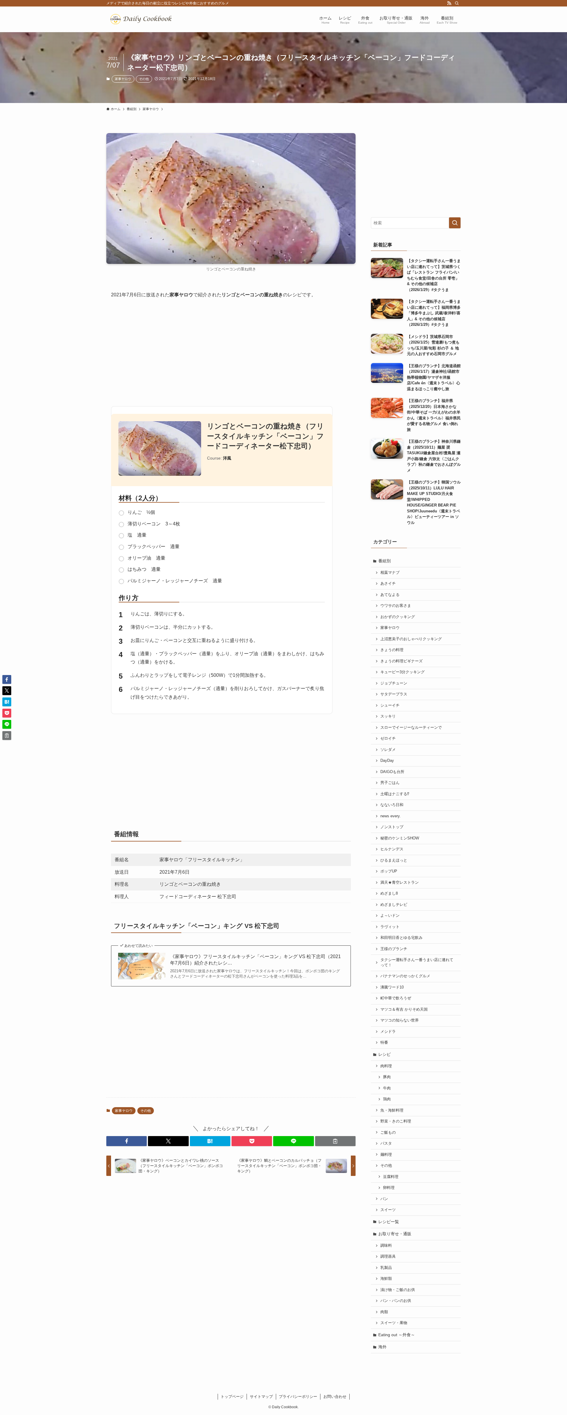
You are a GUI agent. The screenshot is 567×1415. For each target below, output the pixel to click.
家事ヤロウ (123, 79)
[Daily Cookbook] (142, 19)
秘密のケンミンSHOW (399, 838)
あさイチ (388, 583)
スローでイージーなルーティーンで (411, 728)
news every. (390, 816)
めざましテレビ (393, 905)
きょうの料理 (391, 650)
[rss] (449, 3)
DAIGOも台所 (392, 772)
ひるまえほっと (393, 860)
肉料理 (386, 1066)
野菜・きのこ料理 (395, 1121)
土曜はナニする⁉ (394, 794)
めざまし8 (389, 893)
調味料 (386, 1246)
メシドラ (388, 1032)
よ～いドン (390, 916)
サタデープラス (393, 694)
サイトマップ (261, 1396)
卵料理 (389, 1188)
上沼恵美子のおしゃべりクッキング (411, 639)
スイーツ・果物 (393, 1323)
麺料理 (386, 1155)
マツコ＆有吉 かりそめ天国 (404, 1009)
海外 (382, 1346)
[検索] (457, 3)
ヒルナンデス (391, 849)
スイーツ (388, 1210)
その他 (144, 79)
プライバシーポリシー (298, 1396)
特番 (384, 1042)
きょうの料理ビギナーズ (401, 661)
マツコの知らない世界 (399, 1020)
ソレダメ (388, 750)
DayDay (387, 761)
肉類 (384, 1312)
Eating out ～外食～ (396, 1334)
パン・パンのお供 (395, 1301)
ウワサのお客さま (395, 606)
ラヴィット (390, 927)
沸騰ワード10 (392, 987)
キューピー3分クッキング (402, 672)
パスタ (386, 1143)
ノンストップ (391, 827)
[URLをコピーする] (335, 1141)
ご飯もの (388, 1132)
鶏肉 (387, 1099)
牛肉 (387, 1088)
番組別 (384, 560)
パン (384, 1199)
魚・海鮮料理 (391, 1110)
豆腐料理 (390, 1177)
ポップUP (388, 871)
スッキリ (388, 716)
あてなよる (390, 595)
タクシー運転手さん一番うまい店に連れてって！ (416, 962)
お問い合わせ (334, 1396)
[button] (126, 1141)
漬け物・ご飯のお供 (397, 1290)
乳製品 (386, 1268)
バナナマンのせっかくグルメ (405, 976)
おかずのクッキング (397, 617)
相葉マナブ (390, 573)
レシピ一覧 (388, 1221)
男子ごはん (390, 783)
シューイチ (390, 705)
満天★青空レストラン (399, 882)
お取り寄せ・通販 (394, 1233)
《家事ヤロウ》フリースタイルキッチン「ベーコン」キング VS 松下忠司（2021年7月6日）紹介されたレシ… (255, 959)
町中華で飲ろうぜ (395, 998)
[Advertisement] (231, 350)
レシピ (384, 1054)
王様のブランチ (393, 949)
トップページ (232, 1396)
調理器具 (388, 1256)
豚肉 (387, 1077)
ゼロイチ (388, 738)
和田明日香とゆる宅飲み (401, 938)
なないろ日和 (391, 805)
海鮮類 (386, 1279)
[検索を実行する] (455, 222)
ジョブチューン (393, 683)
